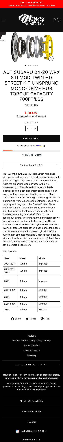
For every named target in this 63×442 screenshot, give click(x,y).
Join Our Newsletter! (31, 365)
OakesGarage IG (32, 350)
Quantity (31, 123)
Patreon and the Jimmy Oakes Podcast (31, 340)
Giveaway (31, 355)
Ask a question (31, 165)
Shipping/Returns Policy (31, 401)
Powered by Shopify (31, 439)
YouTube (31, 336)
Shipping (21, 116)
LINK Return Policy (31, 411)
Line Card (31, 422)
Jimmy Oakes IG (31, 345)
